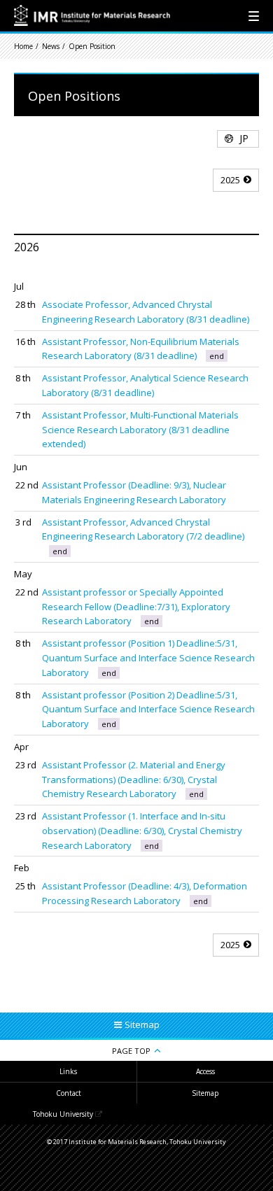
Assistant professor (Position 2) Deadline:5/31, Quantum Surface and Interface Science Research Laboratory (148, 710)
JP (243, 138)
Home (23, 46)
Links (68, 1071)
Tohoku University (63, 1114)
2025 (230, 180)
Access (205, 1071)
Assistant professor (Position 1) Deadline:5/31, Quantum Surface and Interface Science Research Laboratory (148, 658)
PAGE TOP (131, 1050)
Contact (68, 1093)
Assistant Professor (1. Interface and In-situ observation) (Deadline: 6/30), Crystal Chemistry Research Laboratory (142, 831)
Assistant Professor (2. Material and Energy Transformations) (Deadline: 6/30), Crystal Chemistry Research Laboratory (133, 780)
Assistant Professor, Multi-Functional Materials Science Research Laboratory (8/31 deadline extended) (140, 430)
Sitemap (205, 1093)
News (50, 46)
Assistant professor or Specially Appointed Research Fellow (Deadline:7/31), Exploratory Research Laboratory (136, 607)
